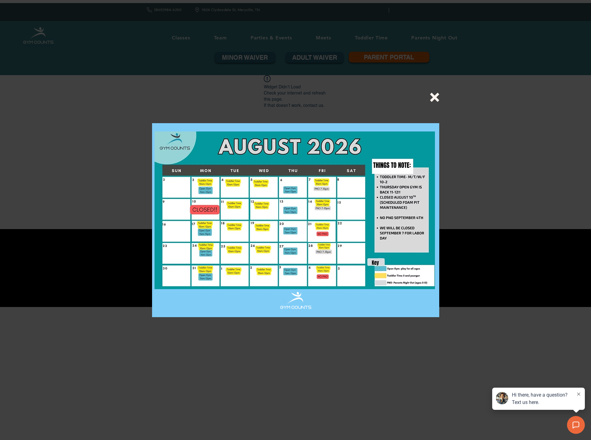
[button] (434, 97)
